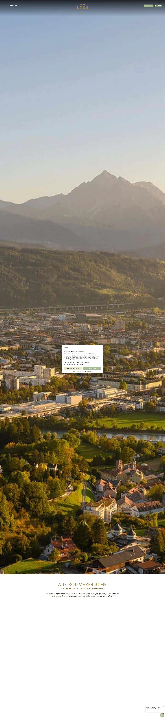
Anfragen (149, 5)
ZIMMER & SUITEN (13, 5)
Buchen (158, 5)
